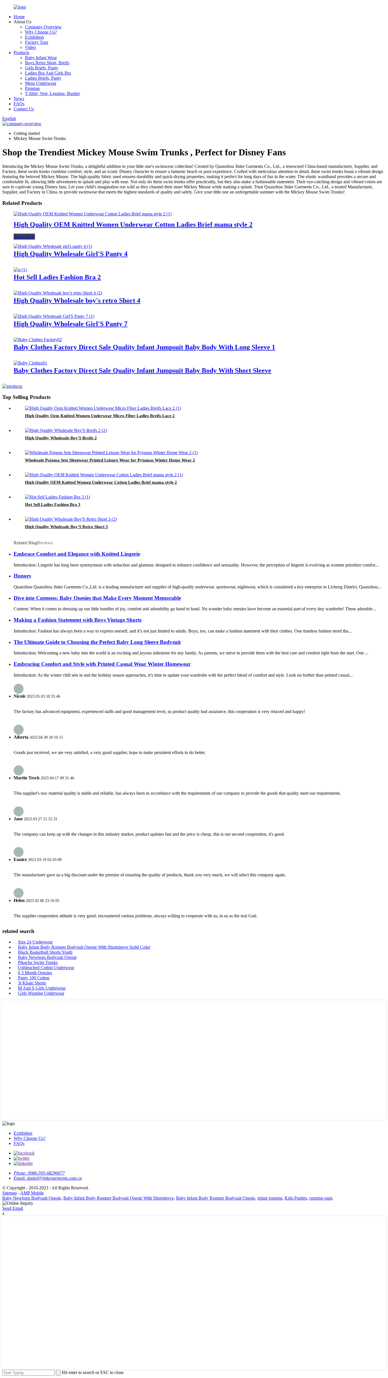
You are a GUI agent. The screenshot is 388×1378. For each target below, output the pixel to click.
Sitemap (9, 1192)
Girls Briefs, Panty (41, 67)
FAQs (19, 103)
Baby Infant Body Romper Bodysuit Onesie (215, 1198)
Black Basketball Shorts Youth (45, 952)
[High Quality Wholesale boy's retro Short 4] (58, 293)
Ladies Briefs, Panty (43, 78)
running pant (320, 1198)
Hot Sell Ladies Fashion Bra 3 (52, 504)
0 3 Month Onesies (35, 972)
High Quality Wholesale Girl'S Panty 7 (71, 323)
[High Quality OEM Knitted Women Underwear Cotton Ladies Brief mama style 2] (93, 213)
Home (19, 16)
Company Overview (43, 26)
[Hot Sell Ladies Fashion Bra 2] (20, 269)
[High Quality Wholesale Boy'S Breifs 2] (66, 430)
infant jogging (269, 1198)
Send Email (12, 1208)
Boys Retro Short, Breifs (47, 62)
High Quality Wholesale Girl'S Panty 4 (71, 254)
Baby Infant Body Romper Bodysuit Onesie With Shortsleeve (118, 1198)
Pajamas (32, 88)
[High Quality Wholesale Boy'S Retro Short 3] (71, 519)
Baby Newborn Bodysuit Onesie (47, 957)
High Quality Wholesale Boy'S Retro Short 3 (66, 526)
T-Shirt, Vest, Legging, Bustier (52, 93)
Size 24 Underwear (35, 942)
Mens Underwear (40, 83)
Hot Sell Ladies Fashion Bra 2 (57, 277)
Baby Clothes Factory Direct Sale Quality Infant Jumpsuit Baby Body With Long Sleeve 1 (144, 347)
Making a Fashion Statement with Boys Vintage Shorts (77, 620)
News (19, 98)
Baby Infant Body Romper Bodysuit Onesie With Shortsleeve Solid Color (84, 947)
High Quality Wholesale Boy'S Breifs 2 (61, 438)
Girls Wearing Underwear (41, 993)
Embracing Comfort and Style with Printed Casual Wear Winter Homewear (102, 664)
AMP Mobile (32, 1192)
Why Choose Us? (41, 32)
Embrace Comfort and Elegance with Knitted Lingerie (77, 554)
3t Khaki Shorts (32, 983)
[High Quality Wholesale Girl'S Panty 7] (54, 316)
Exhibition (34, 37)
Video (30, 47)
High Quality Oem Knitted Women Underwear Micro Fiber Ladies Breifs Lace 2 (100, 415)
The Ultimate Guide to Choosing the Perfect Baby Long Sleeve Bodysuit (97, 642)
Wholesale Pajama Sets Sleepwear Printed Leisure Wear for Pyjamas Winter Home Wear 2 (110, 460)
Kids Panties (296, 1198)
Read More (24, 236)
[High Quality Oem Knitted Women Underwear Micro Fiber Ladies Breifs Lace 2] (103, 408)
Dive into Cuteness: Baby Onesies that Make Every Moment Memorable (97, 598)
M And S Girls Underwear (42, 988)
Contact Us (24, 108)
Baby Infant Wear (41, 57)
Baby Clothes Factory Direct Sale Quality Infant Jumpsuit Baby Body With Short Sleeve (142, 370)
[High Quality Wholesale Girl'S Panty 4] (53, 246)
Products (21, 52)
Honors (22, 576)
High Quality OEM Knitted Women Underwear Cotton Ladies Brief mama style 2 (133, 224)
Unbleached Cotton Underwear (46, 967)
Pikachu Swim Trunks (38, 962)
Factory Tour (36, 42)
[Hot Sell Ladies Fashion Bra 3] (57, 497)
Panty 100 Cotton (33, 977)
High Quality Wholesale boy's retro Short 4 (77, 300)
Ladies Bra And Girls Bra (48, 73)
